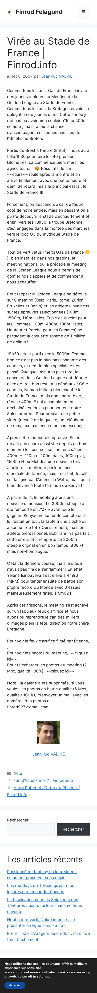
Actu (17, 773)
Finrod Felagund (39, 11)
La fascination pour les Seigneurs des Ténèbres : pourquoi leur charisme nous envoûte (44, 905)
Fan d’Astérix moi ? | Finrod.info (43, 780)
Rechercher (17, 820)
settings (43, 976)
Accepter (15, 985)
